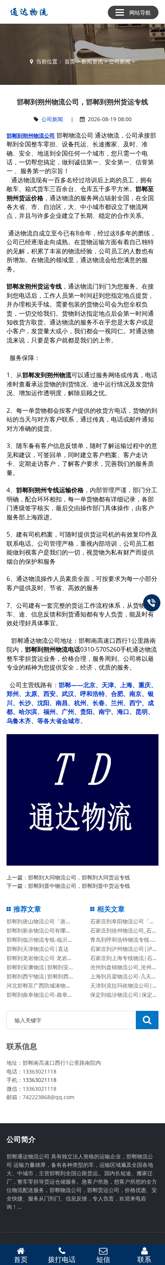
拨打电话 (62, 1259)
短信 (103, 1259)
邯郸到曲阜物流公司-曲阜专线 (42, 994)
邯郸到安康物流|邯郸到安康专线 (46, 967)
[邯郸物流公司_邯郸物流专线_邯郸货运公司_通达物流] (27, 12)
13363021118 (39, 1079)
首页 (69, 61)
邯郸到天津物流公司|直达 (38, 948)
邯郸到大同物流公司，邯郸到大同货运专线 (79, 877)
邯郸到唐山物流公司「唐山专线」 (47, 921)
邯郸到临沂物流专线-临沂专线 (42, 939)
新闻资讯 (92, 61)
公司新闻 (119, 61)
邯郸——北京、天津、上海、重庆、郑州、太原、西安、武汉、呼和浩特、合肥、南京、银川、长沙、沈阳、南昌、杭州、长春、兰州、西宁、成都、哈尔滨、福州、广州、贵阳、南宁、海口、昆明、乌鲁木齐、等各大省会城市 (82, 703)
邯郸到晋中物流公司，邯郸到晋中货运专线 (79, 885)
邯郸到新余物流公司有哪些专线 (44, 930)
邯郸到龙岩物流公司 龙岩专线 (42, 958)
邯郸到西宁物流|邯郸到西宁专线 (46, 976)
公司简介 (21, 1139)
